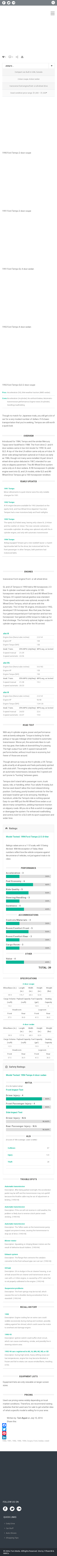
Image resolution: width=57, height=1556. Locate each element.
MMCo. (6, 1553)
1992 (14, 1441)
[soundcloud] (19, 1509)
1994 (24, 1441)
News (12, 45)
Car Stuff (9, 1528)
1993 (19, 1441)
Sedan (41, 1441)
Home (5, 45)
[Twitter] (28, 1429)
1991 (9, 1441)
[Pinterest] (28, 1433)
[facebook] (5, 1509)
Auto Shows (11, 1533)
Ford (35, 1441)
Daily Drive (10, 1523)
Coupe (30, 1441)
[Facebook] (28, 1425)
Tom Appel (22, 1418)
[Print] (23, 57)
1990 (4, 1441)
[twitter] (12, 1509)
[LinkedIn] (28, 1437)
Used (47, 1441)
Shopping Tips (12, 1538)
